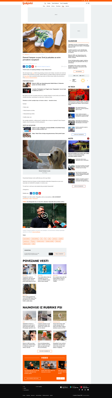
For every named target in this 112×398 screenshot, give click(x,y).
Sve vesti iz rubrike (44, 351)
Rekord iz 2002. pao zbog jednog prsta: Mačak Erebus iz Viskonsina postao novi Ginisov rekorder (77, 56)
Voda (33, 243)
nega (49, 238)
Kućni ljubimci (26, 238)
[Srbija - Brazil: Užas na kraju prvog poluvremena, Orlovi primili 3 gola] (27, 135)
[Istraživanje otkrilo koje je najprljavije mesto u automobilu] (71, 161)
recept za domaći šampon (31, 77)
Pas (45, 238)
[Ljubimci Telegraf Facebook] (82, 1)
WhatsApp (25, 198)
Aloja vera (58, 241)
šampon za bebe (49, 241)
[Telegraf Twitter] (84, 1)
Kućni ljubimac (35, 238)
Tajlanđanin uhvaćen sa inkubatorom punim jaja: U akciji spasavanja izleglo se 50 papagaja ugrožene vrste (78, 46)
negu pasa (26, 76)
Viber (30, 198)
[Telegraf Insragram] (86, 1)
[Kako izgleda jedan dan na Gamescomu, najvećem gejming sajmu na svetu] (71, 109)
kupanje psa (26, 241)
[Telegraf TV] (88, 1)
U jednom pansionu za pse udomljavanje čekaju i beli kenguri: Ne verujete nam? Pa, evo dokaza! (78, 51)
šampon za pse (40, 241)
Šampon (33, 241)
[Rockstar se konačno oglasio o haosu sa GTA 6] (71, 129)
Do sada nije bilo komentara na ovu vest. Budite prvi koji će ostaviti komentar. (31, 254)
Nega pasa (27, 54)
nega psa (55, 238)
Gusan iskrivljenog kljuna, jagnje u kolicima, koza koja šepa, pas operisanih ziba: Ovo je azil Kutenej (78, 61)
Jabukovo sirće (26, 243)
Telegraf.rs (25, 0)
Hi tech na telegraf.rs (79, 134)
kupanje (61, 238)
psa (33, 73)
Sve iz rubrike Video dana (32, 378)
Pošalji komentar (59, 253)
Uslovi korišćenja (36, 232)
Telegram (35, 198)
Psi (23, 54)
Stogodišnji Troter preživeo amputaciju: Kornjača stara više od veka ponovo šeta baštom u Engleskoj (77, 67)
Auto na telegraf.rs (78, 186)
